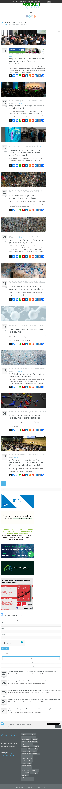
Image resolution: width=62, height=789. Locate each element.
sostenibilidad (25, 773)
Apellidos (3, 634)
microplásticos (35, 746)
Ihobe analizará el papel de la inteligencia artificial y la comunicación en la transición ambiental (30, 681)
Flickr (32, 16)
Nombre (3, 628)
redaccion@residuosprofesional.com (9, 753)
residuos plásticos (26, 768)
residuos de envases (27, 756)
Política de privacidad (20, 787)
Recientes (31, 658)
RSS (35, 16)
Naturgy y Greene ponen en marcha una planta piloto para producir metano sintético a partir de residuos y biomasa (34, 690)
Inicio (6, 24)
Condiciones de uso (39, 787)
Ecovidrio (34, 739)
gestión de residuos (32, 741)
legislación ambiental (27, 744)
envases (24, 741)
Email (2, 622)
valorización (25, 775)
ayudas (33, 734)
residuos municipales (27, 760)
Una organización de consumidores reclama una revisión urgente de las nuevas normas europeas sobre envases (34, 699)
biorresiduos (25, 736)
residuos (35, 751)
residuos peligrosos (26, 765)
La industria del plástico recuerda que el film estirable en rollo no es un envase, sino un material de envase (32, 671)
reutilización (35, 770)
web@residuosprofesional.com (7, 755)
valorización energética (27, 780)
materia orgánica (26, 746)
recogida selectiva (26, 751)
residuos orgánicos (26, 763)
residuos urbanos (26, 770)
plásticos (24, 748)
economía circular (26, 739)
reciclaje (35, 748)
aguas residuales (26, 734)
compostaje (32, 736)
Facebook (27, 16)
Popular (31, 662)
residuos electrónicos (27, 758)
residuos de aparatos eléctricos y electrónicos (30, 754)
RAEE (29, 748)
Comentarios (31, 666)
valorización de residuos (28, 777)
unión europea (34, 773)
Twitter (29, 16)
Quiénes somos (30, 787)
